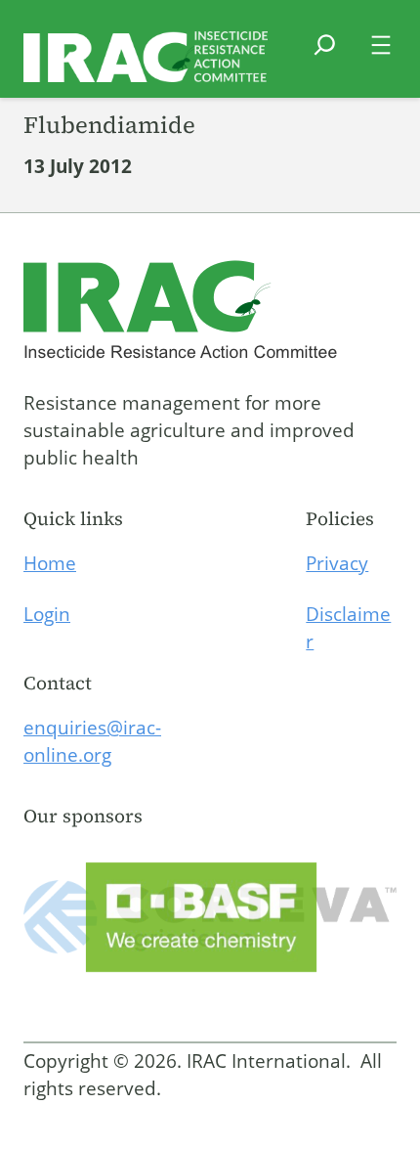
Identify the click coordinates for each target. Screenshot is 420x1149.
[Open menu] (381, 45)
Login (46, 614)
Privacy (337, 563)
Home (49, 563)
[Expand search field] (325, 56)
